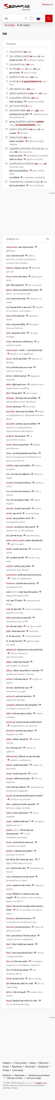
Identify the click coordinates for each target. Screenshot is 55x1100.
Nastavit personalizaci (39, 1075)
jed (7, 535)
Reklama (7, 1075)
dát (7, 983)
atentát (9, 687)
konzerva (10, 583)
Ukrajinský (43, 1066)
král (8, 600)
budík (8, 821)
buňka (9, 830)
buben (9, 813)
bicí (7, 748)
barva (9, 276)
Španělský (17, 1066)
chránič (9, 508)
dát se (9, 992)
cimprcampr (12, 247)
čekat (8, 906)
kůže (8, 617)
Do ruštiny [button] (25, 25)
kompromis (11, 574)
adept (9, 662)
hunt (8, 255)
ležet (8, 631)
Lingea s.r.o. (41, 1083)
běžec (9, 739)
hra (7, 491)
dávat (8, 1000)
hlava (8, 453)
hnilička (9, 465)
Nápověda (19, 1075)
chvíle (9, 513)
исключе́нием (27, 125)
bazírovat (10, 722)
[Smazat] (26, 18)
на (25, 51)
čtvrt (8, 961)
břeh (8, 804)
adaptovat (11, 649)
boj (7, 307)
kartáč (9, 549)
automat (10, 696)
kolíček (9, 566)
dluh (8, 393)
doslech (10, 436)
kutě (8, 609)
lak (7, 626)
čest (8, 367)
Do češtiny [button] (10, 25)
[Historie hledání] (31, 18)
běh (8, 285)
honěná (9, 482)
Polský (6, 1070)
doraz (9, 406)
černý (8, 358)
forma (9, 444)
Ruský (6, 1066)
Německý (43, 1063)
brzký (8, 341)
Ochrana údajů (34, 1078)
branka (9, 778)
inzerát (9, 527)
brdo (8, 333)
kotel (8, 592)
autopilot (10, 705)
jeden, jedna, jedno (15, 540)
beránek (10, 730)
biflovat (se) (11, 756)
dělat (8, 384)
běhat (9, 290)
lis (7, 636)
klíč (7, 557)
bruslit (9, 795)
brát (8, 787)
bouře (9, 773)
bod (8, 298)
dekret (9, 376)
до (37, 110)
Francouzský (20, 1063)
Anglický (7, 1063)
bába (8, 713)
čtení (8, 944)
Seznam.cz (47, 4)
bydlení (9, 851)
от (40, 93)
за (34, 69)
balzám (9, 268)
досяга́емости (32, 81)
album (9, 670)
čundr (9, 978)
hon (8, 474)
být (7, 859)
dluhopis (10, 398)
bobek (9, 765)
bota (8, 316)
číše (8, 935)
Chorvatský (17, 1070)
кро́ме (40, 121)
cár (7, 868)
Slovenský (30, 1066)
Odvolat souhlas (14, 1078)
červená (10, 918)
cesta (8, 885)
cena (8, 876)
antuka (9, 679)
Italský (32, 1063)
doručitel (10, 411)
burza (9, 842)
